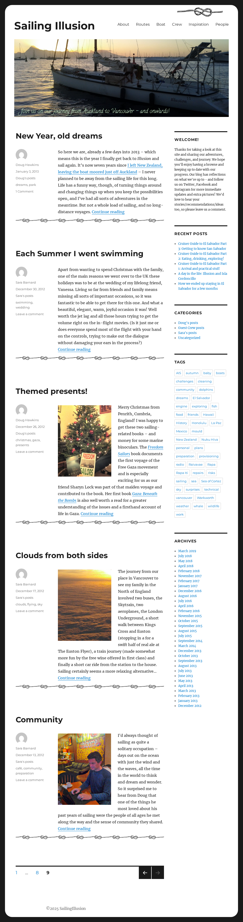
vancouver (184, 498)
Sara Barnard (26, 282)
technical (211, 489)
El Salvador (201, 398)
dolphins (206, 389)
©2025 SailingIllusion (66, 908)
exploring (199, 406)
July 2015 (185, 636)
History (181, 423)
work (180, 514)
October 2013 (188, 656)
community (32, 768)
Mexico (181, 431)
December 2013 (189, 651)
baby (207, 373)
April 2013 (185, 686)
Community (39, 719)
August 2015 (187, 631)
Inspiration (199, 24)
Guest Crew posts (191, 328)
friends (193, 414)
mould (197, 431)
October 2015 (188, 621)
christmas (23, 440)
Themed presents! (51, 391)
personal (183, 448)
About (123, 24)
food (179, 414)
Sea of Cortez (211, 481)
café (19, 768)
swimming (24, 302)
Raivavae (196, 464)
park (32, 185)
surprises (193, 489)
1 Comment (24, 191)
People (222, 24)
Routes (143, 24)
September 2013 (190, 661)
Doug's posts (25, 178)
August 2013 (187, 666)
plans (198, 448)
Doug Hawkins (27, 165)
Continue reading (108, 211)
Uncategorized (189, 338)
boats (220, 373)
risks (211, 473)
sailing (181, 481)
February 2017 (189, 581)
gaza (36, 440)
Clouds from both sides (62, 555)
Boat (160, 24)
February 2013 (188, 696)
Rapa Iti (182, 473)
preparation (25, 773)
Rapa (211, 464)
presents (22, 445)
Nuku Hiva (209, 439)
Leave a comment (30, 314)
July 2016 (185, 601)
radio (180, 464)
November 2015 (190, 616)
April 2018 (185, 566)
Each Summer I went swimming (79, 253)
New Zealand (186, 439)
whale (198, 506)
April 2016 (186, 606)
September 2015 (190, 626)
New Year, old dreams (59, 135)
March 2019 (187, 551)
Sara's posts (24, 296)
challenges (184, 381)
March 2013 (187, 691)
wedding (23, 307)
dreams (22, 185)
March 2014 (187, 646)
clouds (21, 604)
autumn (192, 373)
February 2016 (189, 611)
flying (31, 604)
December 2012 (189, 706)
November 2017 (190, 576)
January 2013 (187, 701)
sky (39, 604)
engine (181, 406)
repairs (198, 473)
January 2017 (188, 586)
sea (193, 481)
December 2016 (190, 591)
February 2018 (189, 571)
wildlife (213, 506)
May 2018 (185, 561)
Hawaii (208, 414)
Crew (177, 24)
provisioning (209, 456)
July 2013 (185, 671)
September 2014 (190, 641)
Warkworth (205, 498)
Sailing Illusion (54, 25)
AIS (178, 373)
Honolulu (199, 423)
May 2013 (185, 681)
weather (182, 506)
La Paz (216, 423)
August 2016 (187, 596)
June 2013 (185, 676)
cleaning (205, 381)
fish (214, 406)
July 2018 (185, 556)
